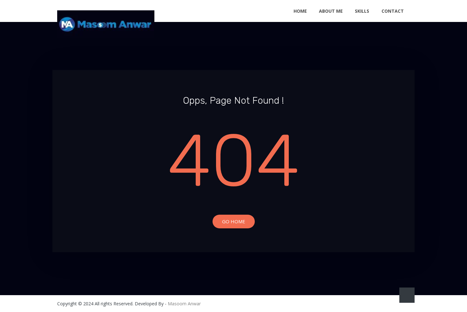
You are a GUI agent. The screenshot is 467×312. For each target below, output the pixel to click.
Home (300, 11)
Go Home (233, 221)
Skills (362, 11)
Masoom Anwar (184, 304)
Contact (393, 11)
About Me (331, 11)
